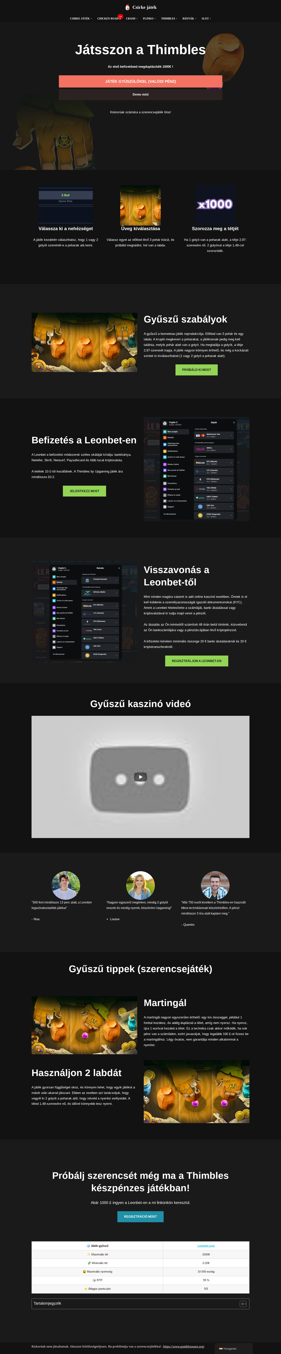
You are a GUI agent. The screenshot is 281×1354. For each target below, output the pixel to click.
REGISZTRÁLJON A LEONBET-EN (197, 661)
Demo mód (141, 94)
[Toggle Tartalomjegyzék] (241, 1304)
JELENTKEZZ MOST (84, 491)
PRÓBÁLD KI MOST (196, 369)
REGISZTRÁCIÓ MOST (140, 1216)
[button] (91, 18)
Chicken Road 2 (109, 18)
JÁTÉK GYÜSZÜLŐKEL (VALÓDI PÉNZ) (140, 81)
